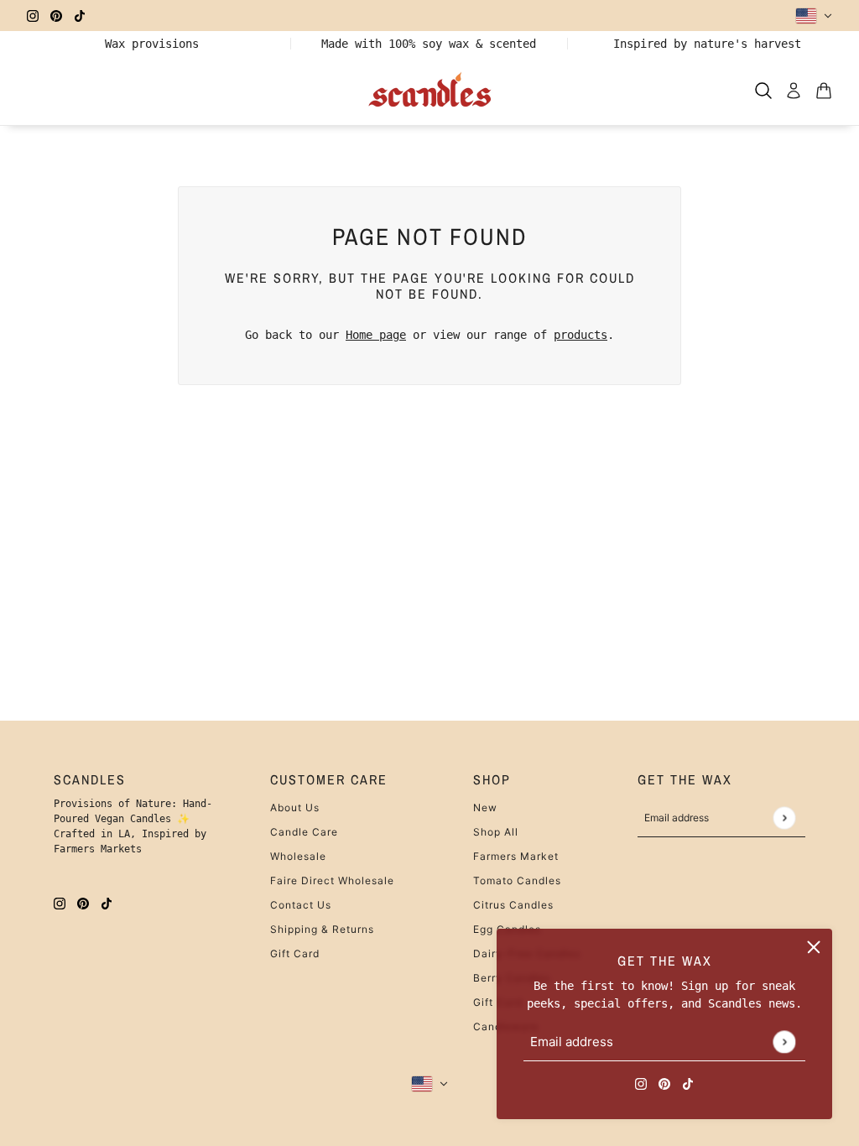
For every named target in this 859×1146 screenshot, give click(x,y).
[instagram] (32, 15)
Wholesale (298, 856)
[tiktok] (79, 15)
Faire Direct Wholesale (332, 880)
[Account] (793, 90)
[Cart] (823, 90)
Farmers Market (516, 856)
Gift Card (295, 953)
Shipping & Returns (322, 929)
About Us (295, 807)
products (580, 334)
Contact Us (300, 905)
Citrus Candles (513, 905)
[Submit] (784, 1041)
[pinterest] (56, 15)
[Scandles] (430, 91)
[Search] (763, 90)
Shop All (495, 832)
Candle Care (304, 832)
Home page (376, 334)
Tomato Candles (517, 880)
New (485, 807)
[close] (813, 947)
